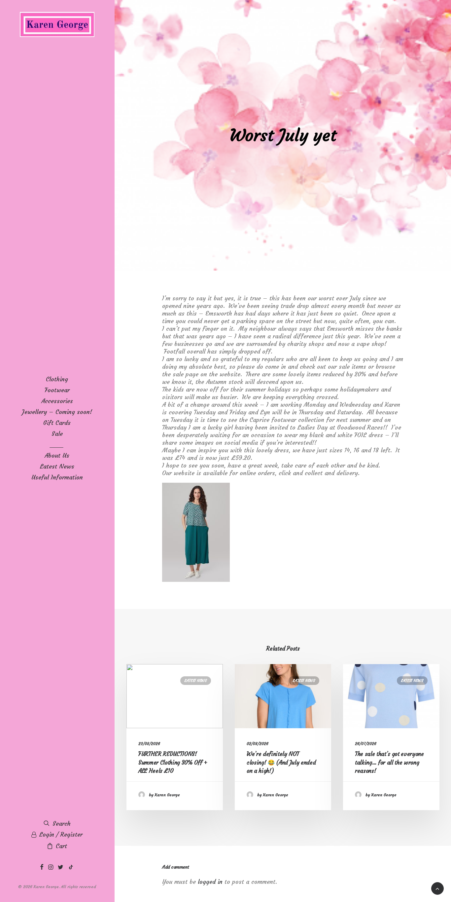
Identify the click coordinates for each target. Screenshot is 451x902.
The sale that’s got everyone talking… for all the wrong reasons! (389, 762)
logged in (210, 881)
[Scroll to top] (437, 886)
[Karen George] (56, 25)
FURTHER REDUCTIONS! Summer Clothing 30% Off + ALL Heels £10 (172, 762)
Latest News (196, 680)
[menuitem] (42, 867)
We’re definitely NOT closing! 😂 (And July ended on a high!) (281, 762)
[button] (42, 867)
